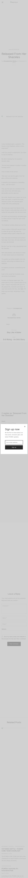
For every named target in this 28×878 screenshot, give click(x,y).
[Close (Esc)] (24, 426)
